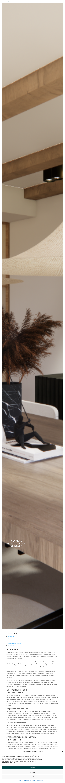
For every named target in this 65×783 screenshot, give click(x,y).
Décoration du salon (13, 639)
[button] (62, 751)
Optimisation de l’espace (14, 643)
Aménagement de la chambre (16, 641)
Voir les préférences (32, 777)
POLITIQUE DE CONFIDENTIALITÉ (37, 780)
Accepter (32, 767)
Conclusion (11, 645)
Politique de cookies (24, 780)
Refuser (32, 772)
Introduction (11, 636)
